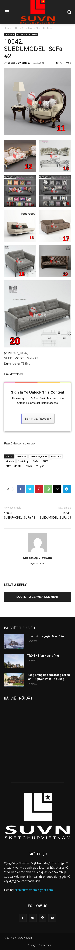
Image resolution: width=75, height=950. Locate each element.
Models (10, 461)
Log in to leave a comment (37, 596)
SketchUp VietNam (19, 62)
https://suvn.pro (37, 563)
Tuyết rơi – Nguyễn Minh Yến (45, 636)
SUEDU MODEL (14, 465)
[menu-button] (6, 12)
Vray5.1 (40, 465)
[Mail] (32, 918)
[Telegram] (67, 489)
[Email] (57, 489)
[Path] (42, 918)
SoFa (35, 461)
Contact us (45, 945)
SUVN (29, 465)
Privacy (32, 945)
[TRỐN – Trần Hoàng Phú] (14, 661)
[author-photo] (37, 552)
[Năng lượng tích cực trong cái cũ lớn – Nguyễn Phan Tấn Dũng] (14, 680)
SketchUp (23, 461)
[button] (69, 11)
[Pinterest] (39, 489)
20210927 (21, 456)
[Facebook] (21, 489)
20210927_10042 (38, 456)
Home (7, 28)
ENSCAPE (56, 456)
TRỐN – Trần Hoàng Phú (43, 655)
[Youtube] (52, 918)
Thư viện (19, 28)
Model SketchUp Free (40, 28)
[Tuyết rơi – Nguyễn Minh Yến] (14, 641)
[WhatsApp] (48, 489)
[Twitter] (30, 489)
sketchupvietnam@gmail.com (34, 890)
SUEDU (46, 461)
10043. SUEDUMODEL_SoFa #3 (55, 515)
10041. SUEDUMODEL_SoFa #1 (19, 515)
